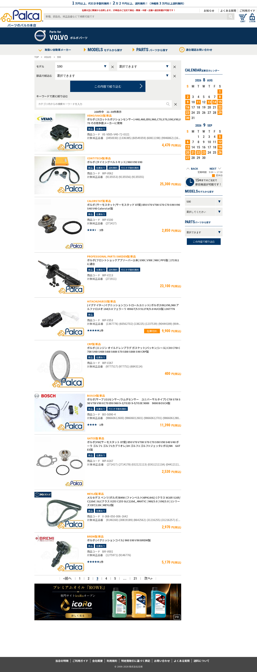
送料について (201, 661)
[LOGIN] (252, 15)
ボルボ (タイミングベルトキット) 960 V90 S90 (114, 162)
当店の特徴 (61, 661)
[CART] (243, 15)
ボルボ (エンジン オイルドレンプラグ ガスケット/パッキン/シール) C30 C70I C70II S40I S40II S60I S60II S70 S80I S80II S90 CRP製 (133, 349)
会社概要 (97, 661)
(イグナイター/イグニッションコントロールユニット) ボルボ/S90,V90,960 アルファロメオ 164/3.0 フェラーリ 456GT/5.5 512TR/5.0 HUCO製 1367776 (133, 307)
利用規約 (112, 661)
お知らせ (209, 10)
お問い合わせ (162, 661)
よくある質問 (228, 10)
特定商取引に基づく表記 (135, 661)
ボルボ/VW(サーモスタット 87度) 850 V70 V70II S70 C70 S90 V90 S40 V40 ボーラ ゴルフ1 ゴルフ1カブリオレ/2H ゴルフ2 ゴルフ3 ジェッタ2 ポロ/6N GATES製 (133, 445)
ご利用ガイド (247, 10)
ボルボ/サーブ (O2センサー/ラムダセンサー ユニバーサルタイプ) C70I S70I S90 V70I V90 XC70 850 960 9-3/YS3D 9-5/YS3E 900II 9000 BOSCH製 (133, 401)
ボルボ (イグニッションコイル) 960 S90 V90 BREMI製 (119, 540)
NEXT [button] (213, 168)
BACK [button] (194, 168)
